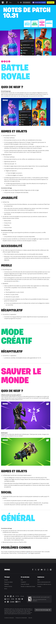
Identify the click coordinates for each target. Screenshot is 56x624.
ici (43, 96)
